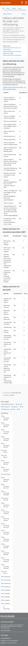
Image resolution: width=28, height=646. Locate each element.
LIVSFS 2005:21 (5, 456)
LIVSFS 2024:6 (6, 580)
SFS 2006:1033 (6, 583)
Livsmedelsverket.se (6, 638)
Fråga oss (3, 643)
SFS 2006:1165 (6, 587)
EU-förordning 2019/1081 (6, 566)
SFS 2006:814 (6, 600)
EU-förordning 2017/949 (6, 545)
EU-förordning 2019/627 (6, 424)
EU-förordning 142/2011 (6, 518)
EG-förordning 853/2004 (6, 445)
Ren (23, 406)
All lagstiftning (6, 607)
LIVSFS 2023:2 (6, 576)
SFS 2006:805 (6, 593)
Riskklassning (6, 409)
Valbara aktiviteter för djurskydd (12, 55)
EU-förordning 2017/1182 (6, 532)
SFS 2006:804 (6, 590)
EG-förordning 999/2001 (6, 479)
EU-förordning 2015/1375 (6, 486)
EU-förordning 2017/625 (6, 462)
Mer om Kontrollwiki (5, 630)
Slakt (14, 409)
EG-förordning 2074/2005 (6, 438)
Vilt (19, 409)
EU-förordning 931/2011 (6, 469)
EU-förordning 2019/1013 (6, 559)
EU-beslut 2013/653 (6, 499)
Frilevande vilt (6, 406)
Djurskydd (19, 404)
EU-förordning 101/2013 (6, 504)
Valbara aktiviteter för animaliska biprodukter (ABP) (12, 52)
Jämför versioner (7, 14)
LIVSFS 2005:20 (5, 451)
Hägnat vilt (15, 406)
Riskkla (14, 8)
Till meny (4, 2)
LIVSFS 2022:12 (5, 572)
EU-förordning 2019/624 (6, 431)
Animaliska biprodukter (8, 404)
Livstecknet (3, 640)
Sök (22, 3)
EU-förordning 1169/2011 (6, 511)
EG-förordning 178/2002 (6, 417)
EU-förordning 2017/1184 (6, 539)
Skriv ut (24, 14)
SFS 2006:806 (6, 597)
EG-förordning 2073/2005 (6, 493)
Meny (26, 3)
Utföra (8, 8)
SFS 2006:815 (6, 603)
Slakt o (20, 8)
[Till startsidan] (3, 8)
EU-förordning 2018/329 (6, 552)
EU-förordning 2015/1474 (6, 525)
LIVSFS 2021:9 (6, 474)
